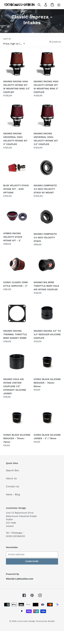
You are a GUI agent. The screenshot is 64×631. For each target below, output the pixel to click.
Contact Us (12, 486)
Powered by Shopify (45, 621)
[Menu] (59, 4)
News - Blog (13, 494)
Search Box (12, 470)
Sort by (7, 39)
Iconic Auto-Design (26, 621)
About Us (11, 478)
